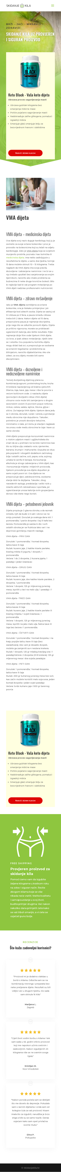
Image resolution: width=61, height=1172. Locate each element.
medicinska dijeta (15, 257)
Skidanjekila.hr (32, 1168)
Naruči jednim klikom (25, 153)
